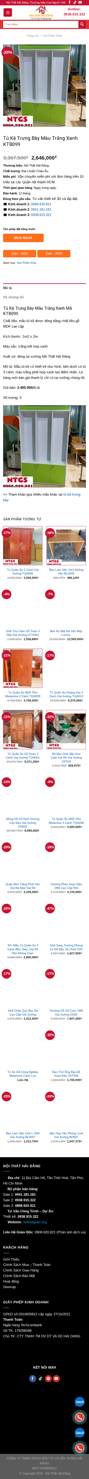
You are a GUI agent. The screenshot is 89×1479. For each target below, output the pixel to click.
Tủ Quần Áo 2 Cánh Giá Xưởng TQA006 (23, 571)
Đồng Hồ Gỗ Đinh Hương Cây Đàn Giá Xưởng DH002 (22, 822)
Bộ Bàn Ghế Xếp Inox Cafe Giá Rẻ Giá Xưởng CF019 (66, 757)
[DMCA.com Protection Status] (13, 1349)
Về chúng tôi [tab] (13, 297)
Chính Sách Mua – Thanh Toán (27, 1265)
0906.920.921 (45, 1232)
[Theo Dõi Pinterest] (48, 1378)
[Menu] (8, 12)
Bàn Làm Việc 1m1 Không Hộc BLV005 (66, 571)
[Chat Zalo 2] (80, 1432)
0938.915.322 (41, 215)
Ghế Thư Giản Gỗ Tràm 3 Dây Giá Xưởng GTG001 (23, 633)
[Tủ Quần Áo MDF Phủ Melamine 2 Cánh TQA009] (22, 668)
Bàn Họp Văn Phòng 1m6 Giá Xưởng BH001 (66, 1135)
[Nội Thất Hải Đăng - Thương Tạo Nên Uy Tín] (41, 12)
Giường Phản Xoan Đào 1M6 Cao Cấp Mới (66, 886)
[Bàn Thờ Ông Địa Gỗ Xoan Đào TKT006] (66, 1047)
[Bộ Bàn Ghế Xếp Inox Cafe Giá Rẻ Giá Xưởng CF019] (66, 729)
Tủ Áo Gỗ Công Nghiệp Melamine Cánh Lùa (22, 1073)
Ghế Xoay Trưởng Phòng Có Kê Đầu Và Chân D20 (66, 947)
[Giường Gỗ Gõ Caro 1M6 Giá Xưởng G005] (66, 986)
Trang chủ (32, 35)
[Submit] (82, 24)
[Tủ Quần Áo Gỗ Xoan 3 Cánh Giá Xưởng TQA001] (22, 729)
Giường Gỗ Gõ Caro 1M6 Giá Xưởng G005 (66, 1012)
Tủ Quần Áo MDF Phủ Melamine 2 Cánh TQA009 (22, 694)
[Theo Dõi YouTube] (80, 2)
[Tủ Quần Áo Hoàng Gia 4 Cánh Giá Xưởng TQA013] (66, 668)
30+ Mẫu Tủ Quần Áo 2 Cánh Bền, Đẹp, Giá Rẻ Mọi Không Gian (22, 949)
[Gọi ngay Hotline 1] (80, 1417)
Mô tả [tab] (7, 288)
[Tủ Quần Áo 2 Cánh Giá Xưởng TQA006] (22, 545)
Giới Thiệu (11, 1259)
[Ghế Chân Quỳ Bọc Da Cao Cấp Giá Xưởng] (22, 986)
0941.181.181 (41, 209)
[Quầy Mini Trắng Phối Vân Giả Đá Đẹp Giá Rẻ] (22, 859)
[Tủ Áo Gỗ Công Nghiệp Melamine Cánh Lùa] (22, 1047)
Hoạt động (11, 1281)
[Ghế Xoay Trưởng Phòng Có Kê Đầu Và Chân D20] (66, 921)
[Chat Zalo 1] (80, 1401)
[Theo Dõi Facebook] (69, 2)
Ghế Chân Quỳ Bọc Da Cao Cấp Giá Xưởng (23, 1012)
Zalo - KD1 (19, 254)
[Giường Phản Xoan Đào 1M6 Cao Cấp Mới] (66, 859)
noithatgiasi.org (35, 1222)
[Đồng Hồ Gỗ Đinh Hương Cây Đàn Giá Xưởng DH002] (22, 794)
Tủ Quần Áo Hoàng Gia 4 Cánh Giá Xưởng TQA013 (66, 694)
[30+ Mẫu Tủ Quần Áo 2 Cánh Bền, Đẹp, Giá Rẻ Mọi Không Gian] (22, 921)
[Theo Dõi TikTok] (75, 2)
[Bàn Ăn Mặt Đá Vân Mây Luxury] (66, 607)
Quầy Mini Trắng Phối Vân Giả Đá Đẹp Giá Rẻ (23, 886)
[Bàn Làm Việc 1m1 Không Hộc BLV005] (66, 545)
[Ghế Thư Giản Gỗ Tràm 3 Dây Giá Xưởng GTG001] (22, 607)
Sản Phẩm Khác (53, 35)
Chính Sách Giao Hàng (20, 1270)
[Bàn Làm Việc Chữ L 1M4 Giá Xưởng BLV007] (22, 1109)
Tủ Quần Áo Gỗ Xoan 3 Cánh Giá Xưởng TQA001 (23, 755)
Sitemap (9, 1287)
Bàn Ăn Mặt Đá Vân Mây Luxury (66, 633)
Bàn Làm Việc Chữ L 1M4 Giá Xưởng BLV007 (23, 1135)
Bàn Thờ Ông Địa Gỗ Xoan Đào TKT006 (66, 1073)
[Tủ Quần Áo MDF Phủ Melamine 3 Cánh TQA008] (66, 794)
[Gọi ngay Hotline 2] (80, 1448)
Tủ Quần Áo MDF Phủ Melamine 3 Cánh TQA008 (66, 820)
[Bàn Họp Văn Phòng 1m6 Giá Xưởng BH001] (66, 1109)
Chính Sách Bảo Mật (19, 1276)
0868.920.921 (41, 204)
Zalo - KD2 (54, 254)
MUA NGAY (23, 238)
